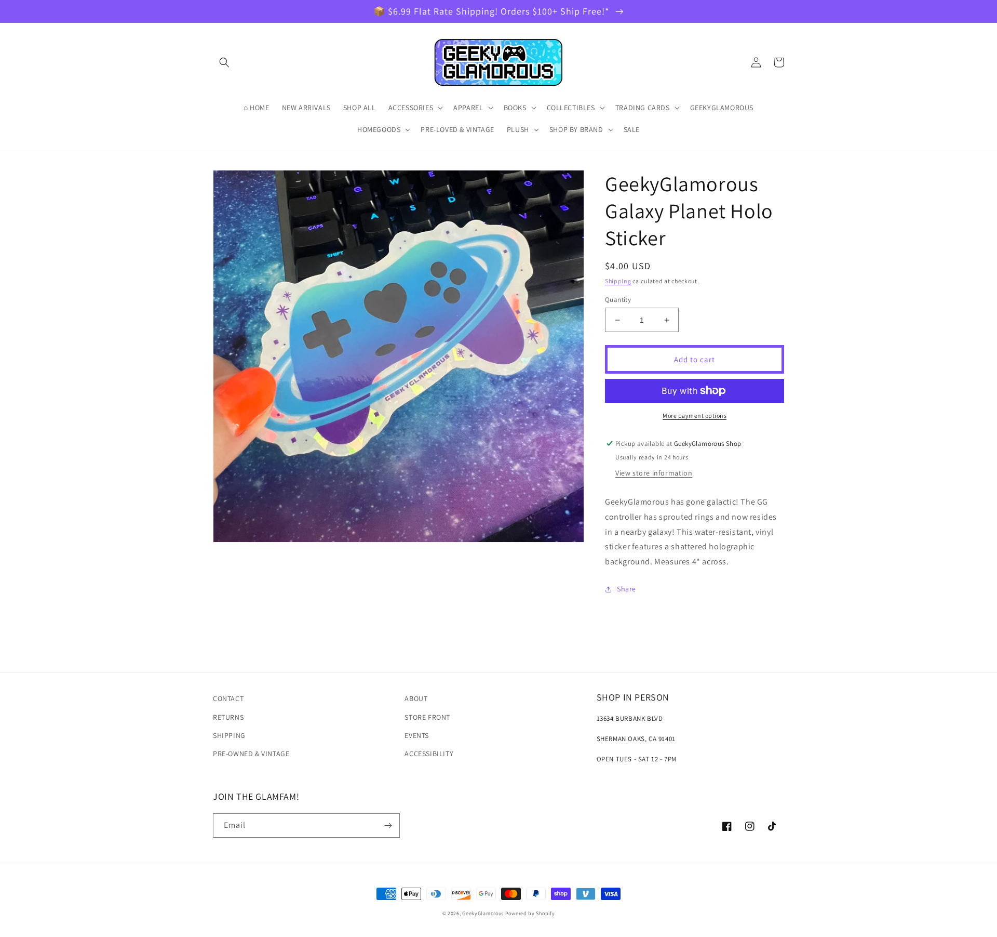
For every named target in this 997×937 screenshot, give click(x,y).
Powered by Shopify (530, 913)
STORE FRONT (427, 717)
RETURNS (228, 717)
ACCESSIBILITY (429, 753)
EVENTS (417, 735)
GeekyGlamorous (483, 913)
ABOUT (416, 698)
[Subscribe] (387, 825)
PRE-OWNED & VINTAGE (251, 753)
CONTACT (228, 698)
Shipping (618, 281)
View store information (653, 473)
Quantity (618, 299)
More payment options (694, 415)
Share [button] (626, 588)
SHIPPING (229, 735)
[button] (224, 62)
